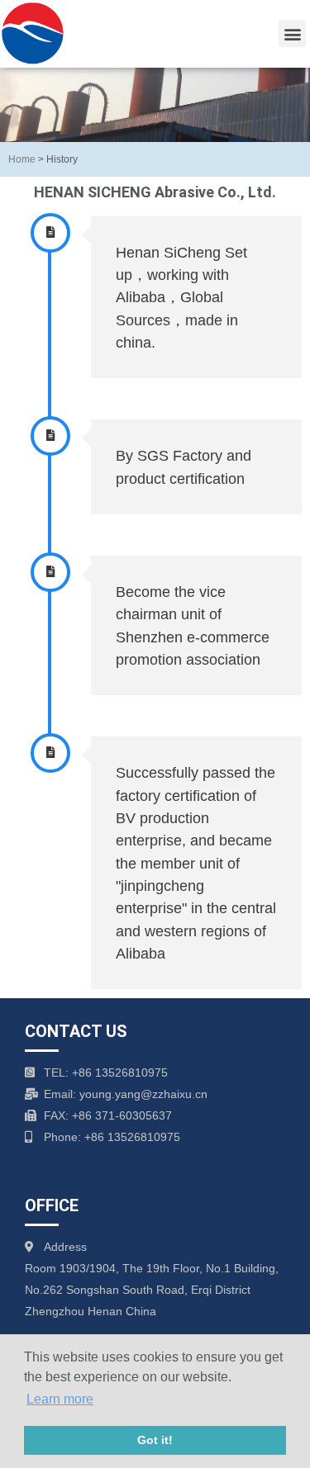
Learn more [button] (59, 1399)
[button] (292, 33)
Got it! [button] (155, 1440)
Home (22, 159)
